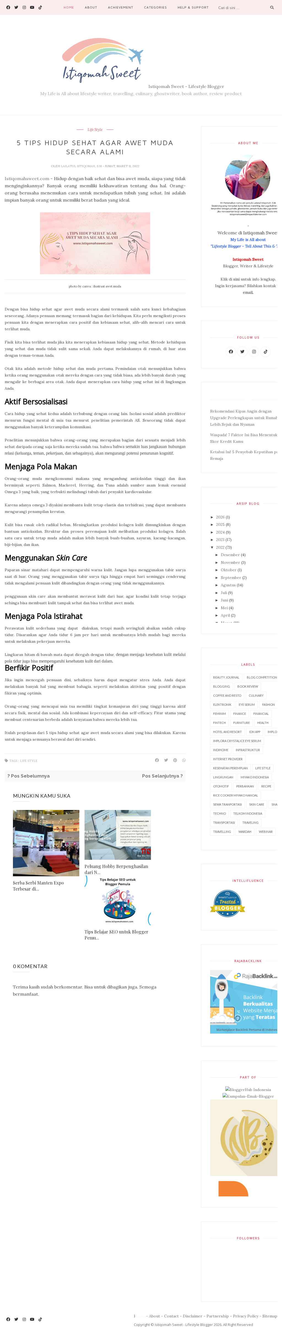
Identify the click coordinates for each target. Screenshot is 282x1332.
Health (263, 722)
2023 (221, 539)
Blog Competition (262, 677)
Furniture (241, 722)
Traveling (250, 822)
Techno (219, 813)
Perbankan (245, 786)
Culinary (256, 695)
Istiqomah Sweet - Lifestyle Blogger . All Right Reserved (204, 1324)
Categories (155, 7)
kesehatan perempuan (230, 768)
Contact (171, 1316)
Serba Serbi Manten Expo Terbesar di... (38, 886)
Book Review (247, 686)
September (231, 577)
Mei (225, 607)
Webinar (266, 831)
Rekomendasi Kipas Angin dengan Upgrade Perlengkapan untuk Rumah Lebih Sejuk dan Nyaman (244, 418)
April (226, 615)
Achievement (120, 7)
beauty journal (226, 677)
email (248, 292)
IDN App (254, 732)
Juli (224, 592)
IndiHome (220, 750)
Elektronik (222, 704)
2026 (221, 517)
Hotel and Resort (227, 732)
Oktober (229, 569)
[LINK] (231, 352)
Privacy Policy (245, 1316)
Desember (231, 554)
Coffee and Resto (227, 695)
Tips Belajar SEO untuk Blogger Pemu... (116, 935)
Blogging (221, 686)
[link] (8, 7)
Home (69, 7)
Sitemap (269, 1316)
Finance (239, 713)
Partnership (218, 1316)
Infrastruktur (248, 750)
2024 (221, 532)
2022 (221, 547)
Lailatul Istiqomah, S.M (82, 166)
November (231, 562)
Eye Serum (247, 704)
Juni (225, 600)
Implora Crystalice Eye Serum (237, 741)
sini (236, 279)
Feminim (219, 713)
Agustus (229, 585)
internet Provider (228, 759)
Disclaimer (192, 1316)
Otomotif (221, 786)
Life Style (95, 130)
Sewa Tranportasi (227, 804)
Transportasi (224, 822)
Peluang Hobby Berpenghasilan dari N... (116, 869)
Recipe (266, 786)
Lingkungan (223, 777)
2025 (221, 524)
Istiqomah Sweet (261, 232)
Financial (261, 713)
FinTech (219, 722)
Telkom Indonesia (247, 813)
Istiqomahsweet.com (27, 178)
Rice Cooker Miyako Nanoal (235, 795)
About (91, 7)
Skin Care (256, 804)
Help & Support (193, 7)
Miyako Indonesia (255, 777)
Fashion (268, 704)
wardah (244, 831)
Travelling (222, 831)
